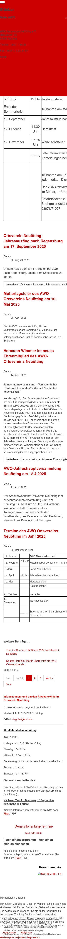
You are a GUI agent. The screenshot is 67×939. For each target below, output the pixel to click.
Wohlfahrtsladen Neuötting (20, 730)
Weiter (49, 678)
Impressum (33, 937)
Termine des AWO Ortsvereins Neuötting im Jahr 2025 (31, 533)
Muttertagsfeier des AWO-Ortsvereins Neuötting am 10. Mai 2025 (30, 299)
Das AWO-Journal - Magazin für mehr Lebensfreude (31, 69)
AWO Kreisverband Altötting (17, 24)
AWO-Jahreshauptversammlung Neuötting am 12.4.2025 (32, 470)
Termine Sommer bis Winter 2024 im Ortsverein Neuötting (33, 651)
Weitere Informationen (12, 937)
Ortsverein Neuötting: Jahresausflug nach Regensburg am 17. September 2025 (33, 241)
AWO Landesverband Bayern (17, 75)
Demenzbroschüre (50, 867)
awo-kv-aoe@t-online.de (21, 56)
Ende (9, 684)
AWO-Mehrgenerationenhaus (17, 62)
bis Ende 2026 (33, 833)
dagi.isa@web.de (22, 719)
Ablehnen (26, 932)
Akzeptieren (9, 932)
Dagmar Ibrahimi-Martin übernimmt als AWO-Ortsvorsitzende (31, 662)
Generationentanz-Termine (33, 826)
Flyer (6, 813)
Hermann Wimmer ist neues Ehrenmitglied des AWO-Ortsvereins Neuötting (29, 356)
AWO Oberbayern (10, 81)
